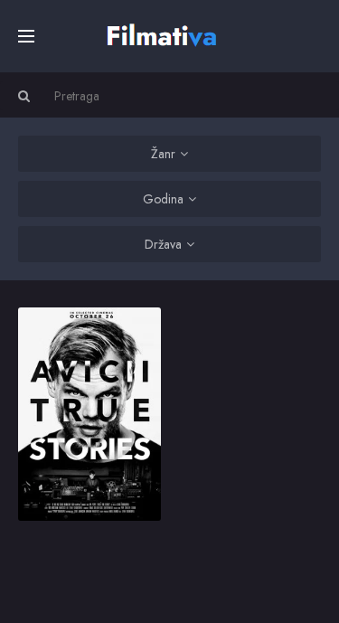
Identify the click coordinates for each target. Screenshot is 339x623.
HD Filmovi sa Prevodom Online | (164, 33)
